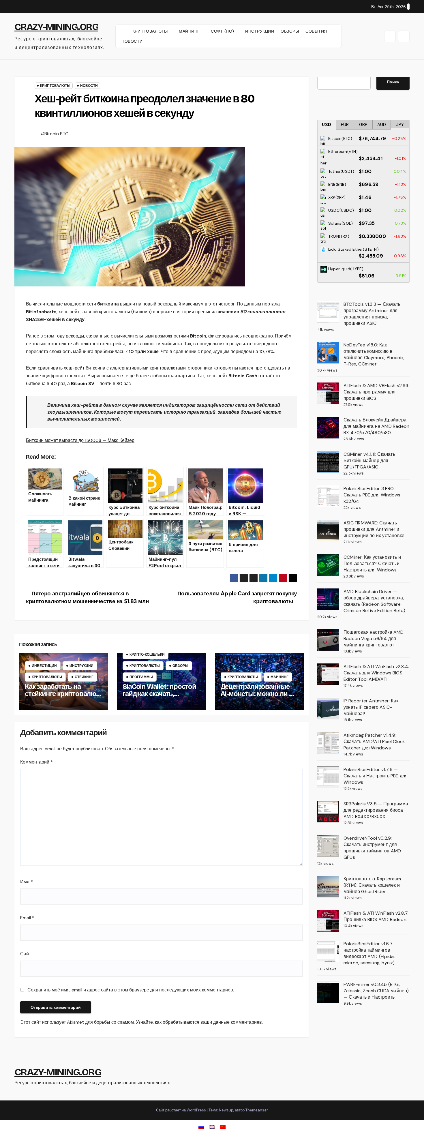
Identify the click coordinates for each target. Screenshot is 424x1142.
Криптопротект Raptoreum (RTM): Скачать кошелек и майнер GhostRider (372, 885)
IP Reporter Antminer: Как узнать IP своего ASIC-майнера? (371, 707)
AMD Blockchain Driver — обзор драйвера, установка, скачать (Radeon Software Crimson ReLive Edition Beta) (375, 601)
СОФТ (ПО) (223, 31)
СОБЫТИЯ (316, 31)
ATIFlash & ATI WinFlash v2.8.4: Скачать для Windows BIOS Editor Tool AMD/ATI (376, 672)
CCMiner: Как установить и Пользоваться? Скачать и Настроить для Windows (372, 563)
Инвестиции (44, 665)
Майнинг (279, 677)
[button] (390, 36)
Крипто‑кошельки (147, 654)
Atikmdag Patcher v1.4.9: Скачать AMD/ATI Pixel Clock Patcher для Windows (374, 741)
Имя (26, 882)
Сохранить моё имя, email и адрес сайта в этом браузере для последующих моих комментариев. (130, 990)
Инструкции (81, 665)
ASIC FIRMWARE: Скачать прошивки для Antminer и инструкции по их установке (374, 529)
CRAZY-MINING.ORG (56, 27)
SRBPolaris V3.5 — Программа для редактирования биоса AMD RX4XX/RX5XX (376, 810)
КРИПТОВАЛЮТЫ (150, 31)
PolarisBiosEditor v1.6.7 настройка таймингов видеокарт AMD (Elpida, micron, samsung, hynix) (369, 953)
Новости (89, 85)
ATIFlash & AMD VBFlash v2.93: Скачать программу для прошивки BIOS (376, 391)
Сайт (25, 954)
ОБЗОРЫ (290, 31)
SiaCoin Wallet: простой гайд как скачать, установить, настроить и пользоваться (161, 697)
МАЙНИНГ (190, 31)
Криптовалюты (55, 85)
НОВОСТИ (132, 41)
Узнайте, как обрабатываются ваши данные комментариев (199, 1022)
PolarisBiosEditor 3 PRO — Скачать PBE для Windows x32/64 (372, 494)
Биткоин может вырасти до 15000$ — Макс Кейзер (80, 440)
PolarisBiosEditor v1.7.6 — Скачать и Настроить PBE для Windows (376, 775)
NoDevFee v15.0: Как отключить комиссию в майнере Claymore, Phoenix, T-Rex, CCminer (374, 354)
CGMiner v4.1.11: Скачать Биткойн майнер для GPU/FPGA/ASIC (369, 460)
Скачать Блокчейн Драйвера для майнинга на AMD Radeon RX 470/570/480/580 (376, 426)
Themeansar (256, 1110)
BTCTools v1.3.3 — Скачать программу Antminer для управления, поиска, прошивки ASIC (372, 313)
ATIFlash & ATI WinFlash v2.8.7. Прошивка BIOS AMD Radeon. (376, 916)
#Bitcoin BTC (54, 134)
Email (27, 918)
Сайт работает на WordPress (181, 1110)
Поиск (393, 82)
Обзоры (180, 665)
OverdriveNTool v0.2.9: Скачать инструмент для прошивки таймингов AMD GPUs (372, 847)
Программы (141, 677)
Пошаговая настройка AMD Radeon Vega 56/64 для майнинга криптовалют (374, 638)
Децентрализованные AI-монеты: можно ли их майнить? (259, 693)
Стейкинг (84, 677)
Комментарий (36, 762)
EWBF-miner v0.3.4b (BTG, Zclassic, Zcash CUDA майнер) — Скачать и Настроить (376, 990)
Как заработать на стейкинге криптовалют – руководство (62, 693)
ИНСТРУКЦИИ (259, 31)
